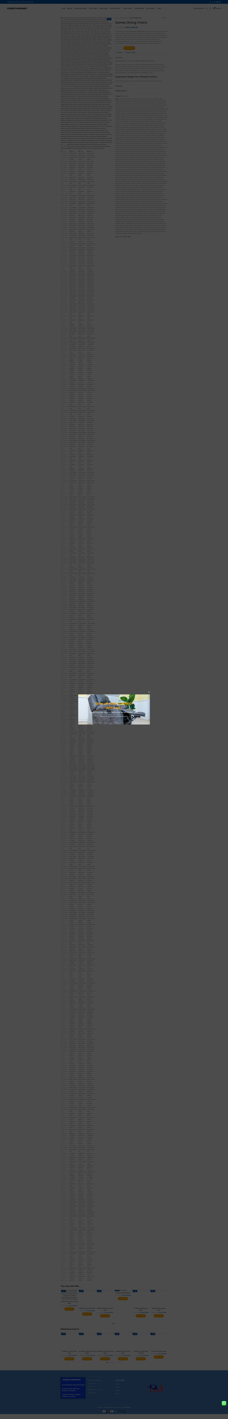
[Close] (149, 692)
